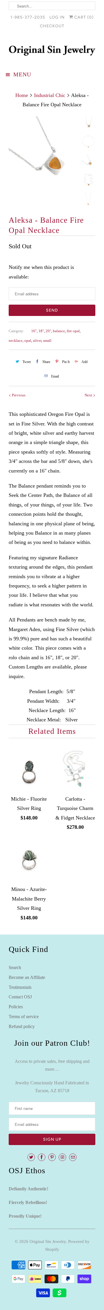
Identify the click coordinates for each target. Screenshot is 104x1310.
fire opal (73, 331)
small (47, 340)
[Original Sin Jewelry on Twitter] (31, 1157)
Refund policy (22, 1026)
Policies (16, 1006)
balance (59, 331)
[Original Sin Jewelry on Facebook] (41, 1157)
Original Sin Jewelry (47, 1241)
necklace (16, 340)
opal (27, 340)
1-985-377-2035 (27, 17)
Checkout (52, 26)
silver (37, 340)
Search (15, 967)
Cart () (83, 17)
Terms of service (24, 1016)
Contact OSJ (20, 996)
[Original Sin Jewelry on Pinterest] (52, 1157)
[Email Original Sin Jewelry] (73, 1157)
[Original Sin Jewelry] (52, 50)
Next (89, 395)
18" (41, 331)
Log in (57, 17)
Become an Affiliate (27, 977)
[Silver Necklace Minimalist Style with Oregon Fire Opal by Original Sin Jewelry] (43, 151)
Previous (18, 395)
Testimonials (20, 987)
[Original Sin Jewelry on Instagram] (62, 1157)
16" (34, 331)
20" (48, 331)
